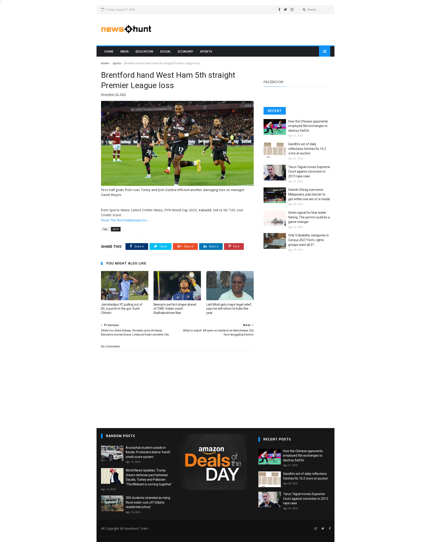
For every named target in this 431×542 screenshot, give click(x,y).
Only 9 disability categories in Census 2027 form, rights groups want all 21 (308, 239)
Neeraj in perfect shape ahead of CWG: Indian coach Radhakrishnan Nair (175, 309)
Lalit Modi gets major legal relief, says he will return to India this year (229, 309)
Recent (275, 111)
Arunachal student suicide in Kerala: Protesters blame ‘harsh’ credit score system (148, 452)
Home (108, 51)
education (144, 51)
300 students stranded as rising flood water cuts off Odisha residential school (148, 502)
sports (206, 51)
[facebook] (279, 9)
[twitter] (285, 9)
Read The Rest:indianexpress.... (125, 220)
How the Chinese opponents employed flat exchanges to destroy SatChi (308, 126)
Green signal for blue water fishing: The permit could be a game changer (309, 217)
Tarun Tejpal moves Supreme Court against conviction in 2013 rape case (309, 171)
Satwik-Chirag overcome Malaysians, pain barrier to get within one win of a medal (309, 194)
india (124, 51)
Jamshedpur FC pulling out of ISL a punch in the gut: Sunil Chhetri (122, 309)
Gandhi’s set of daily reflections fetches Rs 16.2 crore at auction (307, 148)
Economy (185, 51)
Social (165, 51)
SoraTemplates (104, 536)
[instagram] (292, 9)
